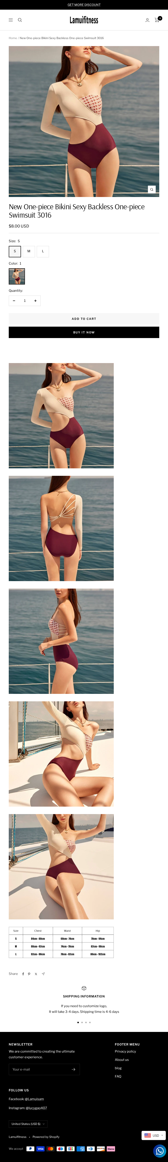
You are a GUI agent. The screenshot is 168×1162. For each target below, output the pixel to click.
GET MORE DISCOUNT (84, 5)
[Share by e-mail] (43, 973)
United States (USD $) (26, 1124)
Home (13, 38)
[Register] (73, 1069)
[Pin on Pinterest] (29, 974)
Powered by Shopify (46, 1137)
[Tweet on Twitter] (36, 974)
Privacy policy (125, 1051)
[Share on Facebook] (23, 974)
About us (122, 1060)
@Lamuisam (34, 1099)
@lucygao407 (36, 1108)
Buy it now (84, 332)
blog (118, 1068)
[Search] (20, 20)
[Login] (147, 20)
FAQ (118, 1076)
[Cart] (157, 20)
